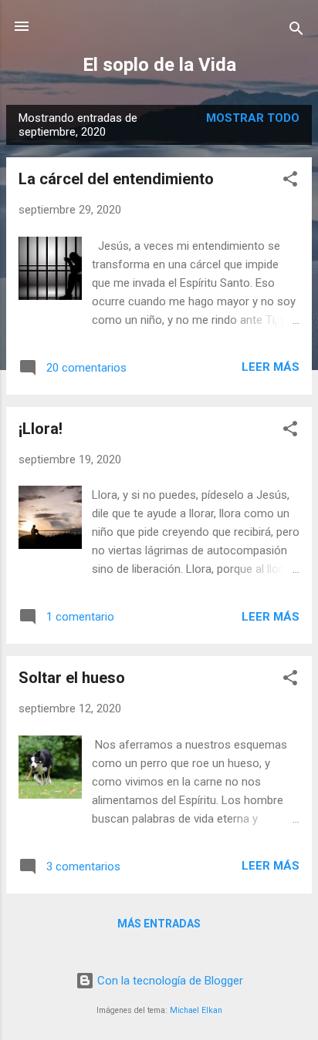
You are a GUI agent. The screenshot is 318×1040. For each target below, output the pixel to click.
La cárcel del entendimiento (116, 179)
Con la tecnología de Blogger (168, 981)
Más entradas (159, 923)
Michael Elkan (196, 1010)
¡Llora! (41, 428)
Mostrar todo (252, 118)
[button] (290, 182)
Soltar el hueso (72, 677)
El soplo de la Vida (159, 65)
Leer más (270, 367)
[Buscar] (296, 31)
